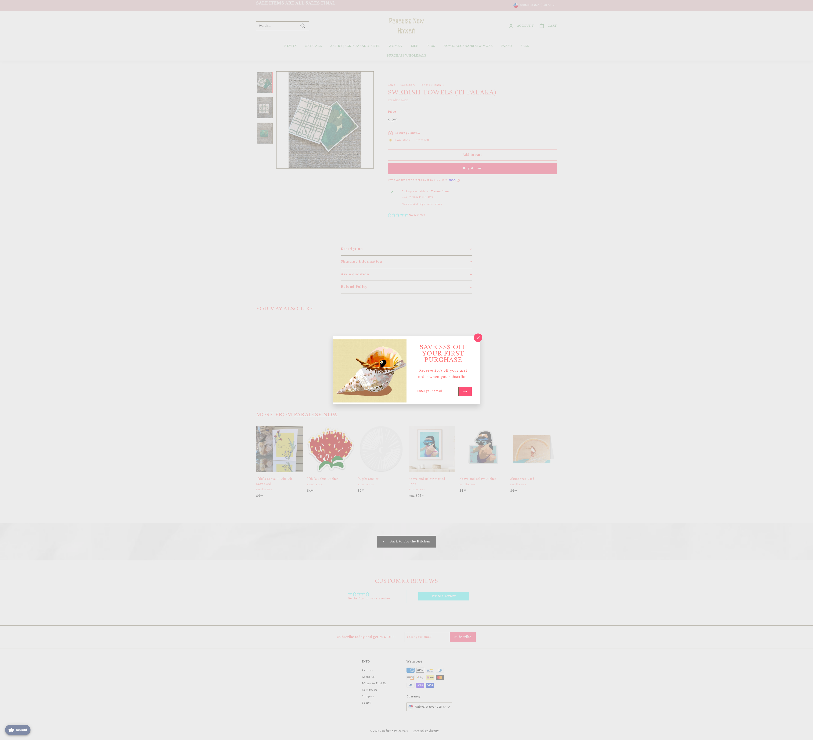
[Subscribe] (465, 391)
